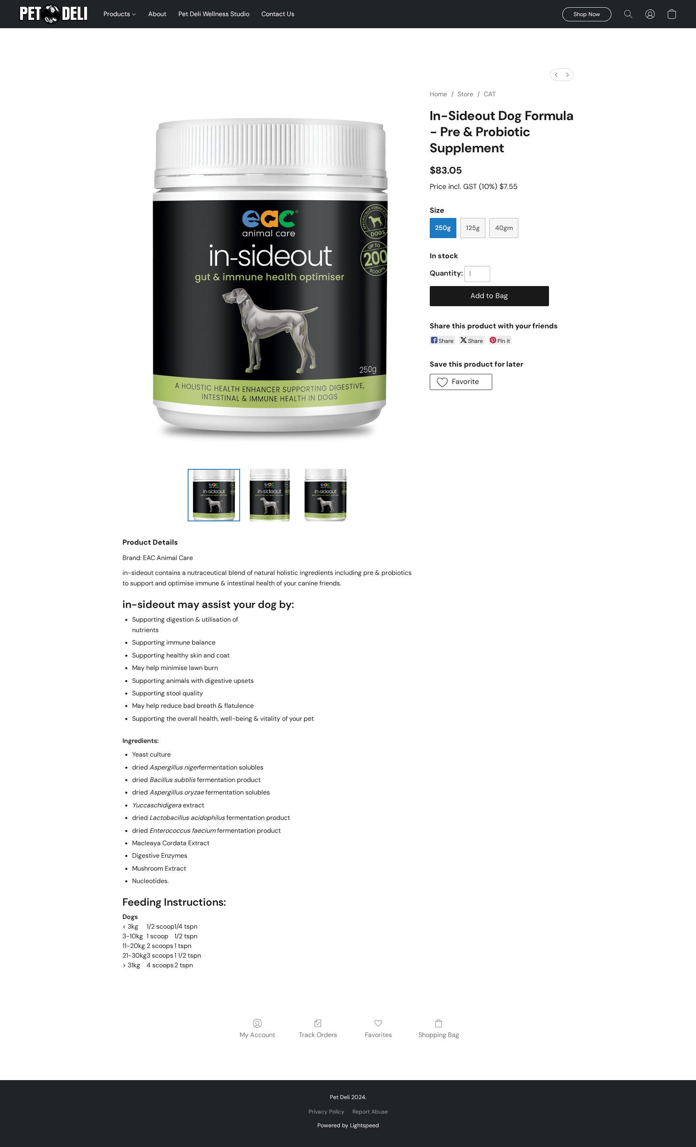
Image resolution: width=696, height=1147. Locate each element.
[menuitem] (556, 75)
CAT (490, 94)
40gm (504, 228)
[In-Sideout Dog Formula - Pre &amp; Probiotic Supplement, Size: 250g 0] (214, 495)
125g (473, 228)
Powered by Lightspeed (348, 1125)
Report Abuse (370, 1111)
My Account (257, 1035)
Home (438, 94)
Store (465, 94)
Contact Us (277, 14)
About (157, 14)
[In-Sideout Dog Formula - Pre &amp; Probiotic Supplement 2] (325, 495)
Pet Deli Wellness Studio (213, 14)
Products (118, 14)
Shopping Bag (438, 1035)
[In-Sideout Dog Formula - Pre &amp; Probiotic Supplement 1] (269, 495)
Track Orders (318, 1035)
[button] (53, 14)
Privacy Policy (326, 1111)
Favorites (378, 1035)
